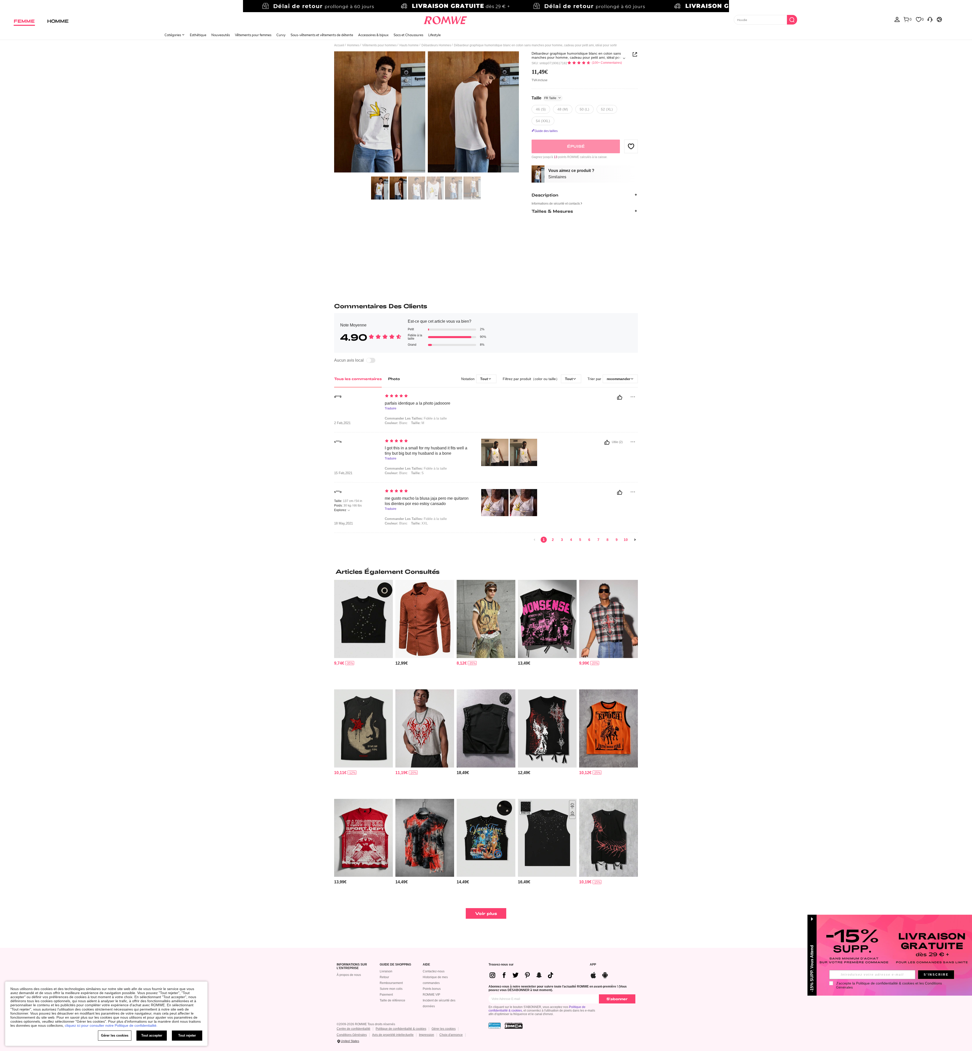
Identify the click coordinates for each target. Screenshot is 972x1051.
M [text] (417, 423)
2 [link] (553, 540)
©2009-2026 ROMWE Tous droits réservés (366, 1024)
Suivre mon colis (391, 989)
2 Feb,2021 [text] (342, 423)
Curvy (281, 35)
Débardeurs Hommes (436, 45)
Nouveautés (220, 35)
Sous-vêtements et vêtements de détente (322, 35)
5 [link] (580, 540)
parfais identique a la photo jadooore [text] (417, 403)
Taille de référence (392, 1000)
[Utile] (620, 397)
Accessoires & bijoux (373, 35)
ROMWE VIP (431, 994)
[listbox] (897, 19)
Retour (384, 977)
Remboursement (391, 983)
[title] (486, 571)
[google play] (605, 974)
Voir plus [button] (486, 913)
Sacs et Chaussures (408, 35)
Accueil (339, 45)
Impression (426, 1035)
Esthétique (198, 35)
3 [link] (562, 540)
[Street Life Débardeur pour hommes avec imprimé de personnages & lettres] (363, 838)
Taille (544, 98)
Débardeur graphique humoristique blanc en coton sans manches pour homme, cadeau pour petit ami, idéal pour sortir (577, 55)
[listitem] (363, 632)
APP (593, 964)
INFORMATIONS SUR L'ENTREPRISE (352, 966)
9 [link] (617, 540)
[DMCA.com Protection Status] (513, 1026)
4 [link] (571, 540)
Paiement (386, 994)
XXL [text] (419, 523)
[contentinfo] (339, 663)
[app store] (593, 974)
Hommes (353, 45)
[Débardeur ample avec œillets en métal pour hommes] (363, 619)
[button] (631, 146)
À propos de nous (349, 975)
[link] (486, 6)
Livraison (386, 971)
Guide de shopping (395, 964)
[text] (428, 396)
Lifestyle (434, 35)
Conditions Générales (352, 1035)
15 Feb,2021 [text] (343, 473)
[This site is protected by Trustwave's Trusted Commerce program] (495, 1026)
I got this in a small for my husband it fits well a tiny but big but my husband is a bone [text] (426, 450)
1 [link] (544, 540)
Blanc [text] (396, 423)
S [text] (417, 473)
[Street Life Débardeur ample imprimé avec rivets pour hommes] (486, 838)
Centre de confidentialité (353, 1029)
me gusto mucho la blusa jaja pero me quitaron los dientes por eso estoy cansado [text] (427, 501)
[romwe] (445, 19)
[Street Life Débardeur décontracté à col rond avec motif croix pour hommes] (486, 728)
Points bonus (432, 989)
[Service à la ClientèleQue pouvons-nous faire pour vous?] (930, 19)
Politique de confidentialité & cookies (401, 1029)
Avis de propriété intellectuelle (393, 1035)
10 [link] (626, 540)
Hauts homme (409, 45)
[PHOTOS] (426, 112)
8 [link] (607, 540)
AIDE (426, 964)
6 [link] (589, 540)
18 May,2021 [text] (343, 523)
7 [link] (598, 540)
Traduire (390, 408)
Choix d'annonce (451, 1035)
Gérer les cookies (444, 1029)
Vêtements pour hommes (379, 45)
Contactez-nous (433, 971)
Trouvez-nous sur (501, 964)
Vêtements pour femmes (253, 35)
